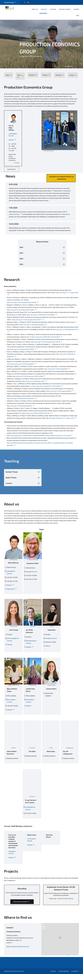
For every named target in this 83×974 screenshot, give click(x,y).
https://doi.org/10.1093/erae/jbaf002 (22, 364)
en (28, 2)
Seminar (76, 9)
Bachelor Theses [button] (12, 472)
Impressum (53, 971)
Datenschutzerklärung (64, 971)
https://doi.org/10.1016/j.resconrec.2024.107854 (27, 376)
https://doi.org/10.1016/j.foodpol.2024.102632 (45, 342)
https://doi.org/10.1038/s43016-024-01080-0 (46, 337)
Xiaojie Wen (60, 898)
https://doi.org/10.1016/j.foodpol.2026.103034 (21, 302)
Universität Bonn (9, 2)
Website (11, 140)
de (24, 2)
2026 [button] (21, 247)
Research (44, 9)
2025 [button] (21, 253)
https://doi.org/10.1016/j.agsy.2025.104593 (20, 310)
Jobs (77, 15)
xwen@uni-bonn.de (51, 638)
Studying (53, 9)
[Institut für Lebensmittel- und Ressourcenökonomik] (9, 9)
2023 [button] (21, 264)
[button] (60, 938)
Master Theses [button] (11, 478)
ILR (20, 39)
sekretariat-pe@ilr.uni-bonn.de (20, 946)
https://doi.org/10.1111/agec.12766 (63, 418)
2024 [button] (21, 259)
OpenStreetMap (74, 954)
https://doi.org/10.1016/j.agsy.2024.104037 (20, 349)
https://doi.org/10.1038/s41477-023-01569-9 (46, 386)
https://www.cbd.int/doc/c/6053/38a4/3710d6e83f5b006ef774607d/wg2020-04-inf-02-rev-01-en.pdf (38, 435)
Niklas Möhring (68, 898)
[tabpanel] (41, 44)
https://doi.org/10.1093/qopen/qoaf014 (32, 324)
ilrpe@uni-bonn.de (31, 571)
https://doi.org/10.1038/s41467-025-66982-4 (41, 315)
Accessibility (74, 971)
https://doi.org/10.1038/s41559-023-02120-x (36, 413)
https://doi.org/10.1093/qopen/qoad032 (59, 391)
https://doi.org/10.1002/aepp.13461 (33, 381)
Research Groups (65, 9)
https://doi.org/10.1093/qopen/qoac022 (19, 406)
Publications (10, 589)
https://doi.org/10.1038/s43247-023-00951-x (21, 398)
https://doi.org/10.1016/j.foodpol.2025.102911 (27, 320)
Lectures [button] (9, 483)
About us (35, 9)
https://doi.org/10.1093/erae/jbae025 (56, 369)
